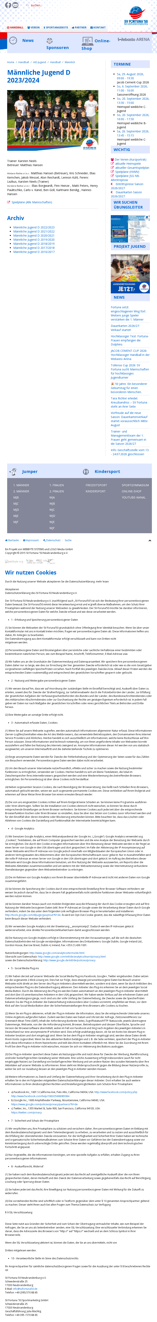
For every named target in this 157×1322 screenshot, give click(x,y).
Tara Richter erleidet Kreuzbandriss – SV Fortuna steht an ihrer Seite (129, 402)
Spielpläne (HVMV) (127, 172)
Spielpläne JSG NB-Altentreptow (125, 178)
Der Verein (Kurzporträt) (130, 159)
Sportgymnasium (135, 485)
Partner (80, 27)
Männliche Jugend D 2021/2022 (34, 231)
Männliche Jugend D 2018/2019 (34, 244)
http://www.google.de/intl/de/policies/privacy (69, 960)
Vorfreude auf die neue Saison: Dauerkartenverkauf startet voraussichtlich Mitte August (129, 419)
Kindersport (107, 471)
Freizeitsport (96, 485)
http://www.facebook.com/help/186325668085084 (40, 1096)
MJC (16, 503)
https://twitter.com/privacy (26, 1112)
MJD (16, 510)
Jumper (29, 471)
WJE (52, 522)
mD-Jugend (39, 62)
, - (130, 76)
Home (10, 62)
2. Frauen (56, 491)
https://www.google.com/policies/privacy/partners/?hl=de (44, 1104)
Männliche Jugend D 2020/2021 (34, 235)
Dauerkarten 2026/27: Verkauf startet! (125, 328)
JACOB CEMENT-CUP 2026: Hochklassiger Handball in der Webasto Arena (130, 355)
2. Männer (21, 491)
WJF (52, 528)
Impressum (32, 540)
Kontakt (99, 27)
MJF (15, 522)
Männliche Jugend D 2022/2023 (34, 227)
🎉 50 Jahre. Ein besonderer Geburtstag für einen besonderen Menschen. (129, 388)
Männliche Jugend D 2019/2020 (34, 239)
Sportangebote (56, 27)
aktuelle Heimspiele (128, 163)
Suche (68, 540)
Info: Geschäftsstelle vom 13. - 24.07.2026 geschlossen (130, 452)
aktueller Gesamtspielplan (132, 168)
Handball (16, 27)
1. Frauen (56, 485)
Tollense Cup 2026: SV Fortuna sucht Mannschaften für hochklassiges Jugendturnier (130, 371)
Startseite (13, 540)
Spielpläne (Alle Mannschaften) (32, 202)
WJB (52, 503)
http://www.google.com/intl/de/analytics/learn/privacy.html (72, 956)
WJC (52, 510)
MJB (16, 497)
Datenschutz (53, 540)
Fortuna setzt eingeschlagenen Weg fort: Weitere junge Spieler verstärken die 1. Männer (128, 313)
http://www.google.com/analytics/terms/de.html (56, 953)
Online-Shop (131, 491)
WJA (52, 497)
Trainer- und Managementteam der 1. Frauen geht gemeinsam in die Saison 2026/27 (128, 437)
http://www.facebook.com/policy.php (115, 1092)
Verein (35, 27)
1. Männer (21, 485)
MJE (15, 516)
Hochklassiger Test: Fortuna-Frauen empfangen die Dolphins (130, 340)
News (27, 40)
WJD (52, 516)
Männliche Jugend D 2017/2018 (34, 248)
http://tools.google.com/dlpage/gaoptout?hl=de (33, 915)
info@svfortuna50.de (25, 1289)
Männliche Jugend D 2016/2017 (34, 252)
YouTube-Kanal (134, 497)
